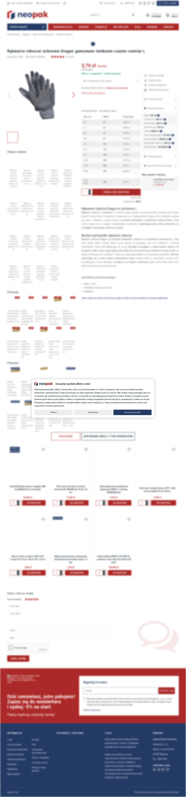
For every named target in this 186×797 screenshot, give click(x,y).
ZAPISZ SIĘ (166, 690)
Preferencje (93, 412)
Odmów (53, 412)
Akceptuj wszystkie (132, 412)
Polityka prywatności (91, 710)
